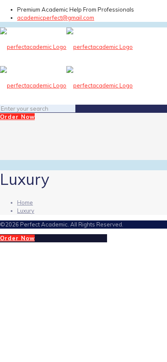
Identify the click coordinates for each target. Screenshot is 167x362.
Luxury (25, 210)
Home (25, 202)
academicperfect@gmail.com (55, 17)
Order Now (17, 116)
